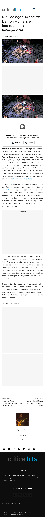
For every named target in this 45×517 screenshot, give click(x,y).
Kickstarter (6, 190)
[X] (22, 439)
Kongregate (17, 179)
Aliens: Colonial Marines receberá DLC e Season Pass (35, 403)
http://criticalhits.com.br (22, 432)
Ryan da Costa (8, 36)
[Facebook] (9, 449)
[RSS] (19, 449)
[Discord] (4, 449)
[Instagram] (14, 449)
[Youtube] (34, 449)
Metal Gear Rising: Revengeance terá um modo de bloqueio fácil (12, 403)
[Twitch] (24, 449)
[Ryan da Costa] (22, 419)
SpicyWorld (28, 179)
